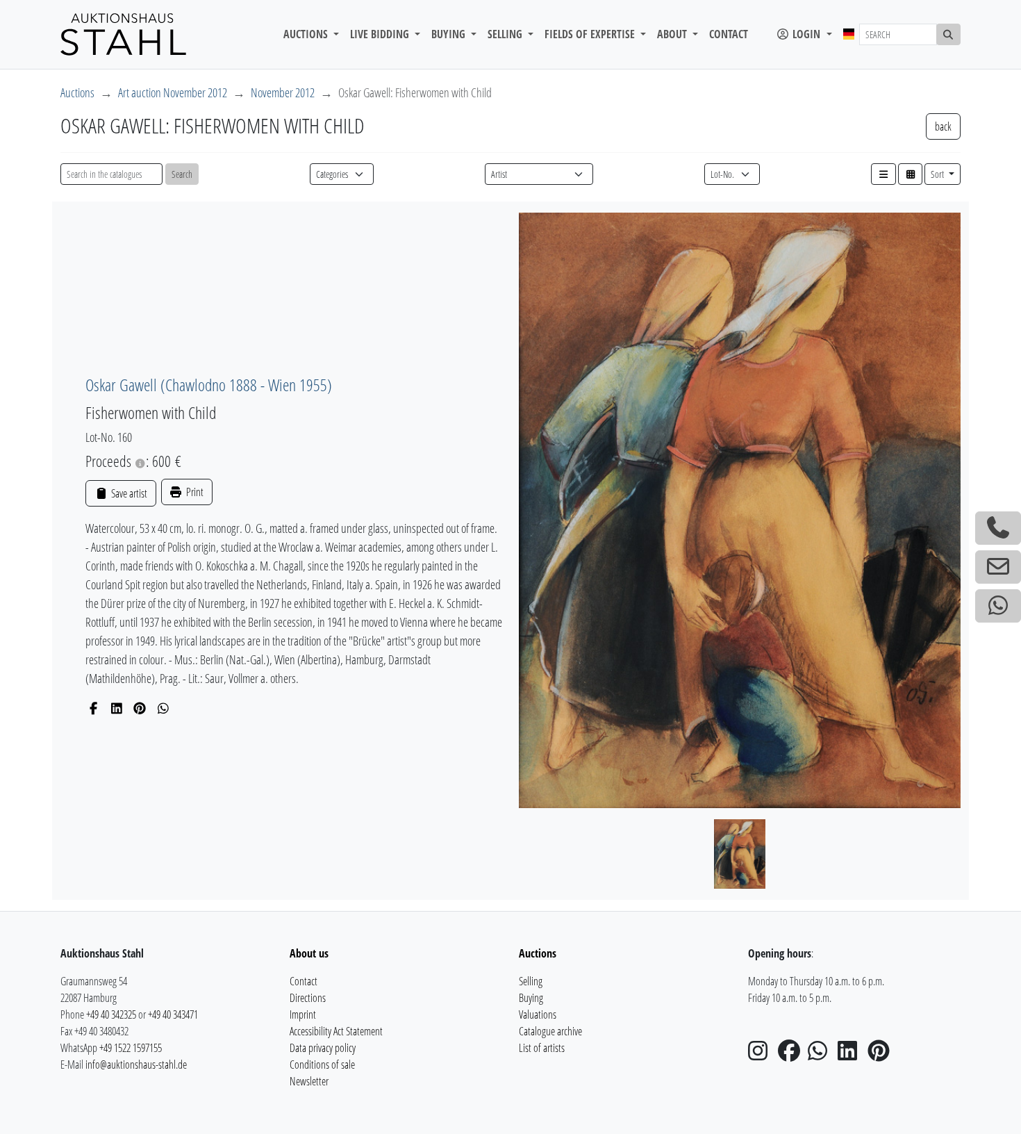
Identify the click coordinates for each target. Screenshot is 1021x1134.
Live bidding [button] (381, 34)
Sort (938, 174)
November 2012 (283, 92)
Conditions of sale (322, 1064)
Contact (728, 34)
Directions (308, 997)
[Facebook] (93, 708)
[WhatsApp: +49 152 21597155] (998, 606)
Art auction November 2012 (172, 92)
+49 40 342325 (111, 1014)
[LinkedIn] (117, 708)
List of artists (542, 1047)
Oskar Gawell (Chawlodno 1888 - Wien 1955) (208, 384)
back (943, 126)
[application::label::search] (948, 34)
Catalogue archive (550, 1031)
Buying (531, 997)
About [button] (673, 34)
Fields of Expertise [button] (591, 34)
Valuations (537, 1014)
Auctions (77, 92)
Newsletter (309, 1081)
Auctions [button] (307, 34)
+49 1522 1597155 (130, 1047)
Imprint (303, 1014)
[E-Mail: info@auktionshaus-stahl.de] (998, 567)
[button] (883, 174)
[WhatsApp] (164, 708)
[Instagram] (762, 1054)
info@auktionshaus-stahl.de (136, 1064)
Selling (530, 981)
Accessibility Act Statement (336, 1031)
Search (182, 174)
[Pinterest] (140, 708)
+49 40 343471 (173, 1014)
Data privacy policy (323, 1047)
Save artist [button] (127, 493)
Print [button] (194, 492)
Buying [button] (449, 34)
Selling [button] (506, 34)
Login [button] (806, 34)
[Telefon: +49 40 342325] (998, 528)
